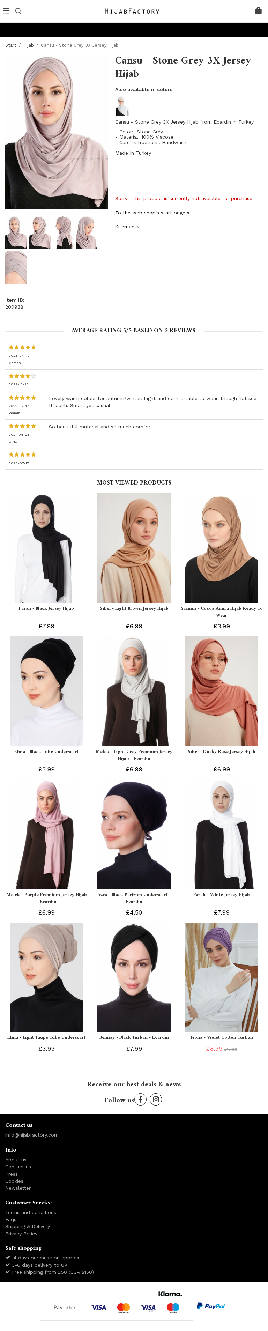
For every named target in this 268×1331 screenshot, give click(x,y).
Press (11, 1174)
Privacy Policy (21, 1233)
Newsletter (18, 1188)
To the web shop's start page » (152, 212)
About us (16, 1159)
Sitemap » (127, 226)
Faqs (10, 1219)
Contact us (18, 1166)
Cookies (14, 1181)
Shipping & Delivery (27, 1226)
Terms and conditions (30, 1212)
